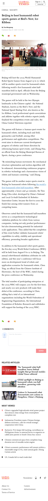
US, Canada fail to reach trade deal (18, 457)
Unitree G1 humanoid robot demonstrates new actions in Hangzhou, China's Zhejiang (30, 394)
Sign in (37, 2)
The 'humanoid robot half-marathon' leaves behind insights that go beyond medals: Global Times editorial (32, 370)
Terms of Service (8, 492)
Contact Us (6, 489)
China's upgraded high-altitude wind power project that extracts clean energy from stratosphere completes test (25, 412)
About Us (5, 486)
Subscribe (40, 4)
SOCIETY (13, 10)
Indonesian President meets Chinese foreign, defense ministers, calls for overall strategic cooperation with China (22, 422)
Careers (27, 486)
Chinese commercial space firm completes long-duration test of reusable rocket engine (23, 441)
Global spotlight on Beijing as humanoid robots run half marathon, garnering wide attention (31, 383)
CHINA (5, 10)
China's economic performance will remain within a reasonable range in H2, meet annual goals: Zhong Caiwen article (25, 449)
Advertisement (30, 489)
